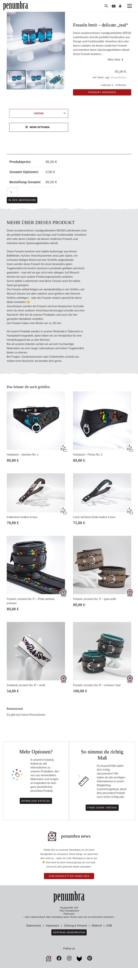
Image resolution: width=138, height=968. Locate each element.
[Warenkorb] (114, 6)
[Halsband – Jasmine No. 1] (36, 420)
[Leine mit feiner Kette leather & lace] (102, 492)
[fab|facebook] (59, 958)
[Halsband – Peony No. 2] (102, 420)
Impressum (52, 925)
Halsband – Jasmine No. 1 (22, 454)
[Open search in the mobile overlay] (106, 5)
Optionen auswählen (102, 611)
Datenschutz (33, 925)
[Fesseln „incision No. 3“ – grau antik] (102, 565)
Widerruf (97, 925)
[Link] (120, 5)
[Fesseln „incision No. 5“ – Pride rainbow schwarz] (36, 565)
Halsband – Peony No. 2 (87, 454)
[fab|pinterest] (79, 958)
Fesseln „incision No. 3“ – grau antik (94, 599)
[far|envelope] (48, 958)
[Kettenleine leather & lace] (36, 492)
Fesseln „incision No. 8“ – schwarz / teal (96, 685)
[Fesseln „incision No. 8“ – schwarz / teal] (102, 651)
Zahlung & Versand (75, 925)
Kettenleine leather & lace (22, 517)
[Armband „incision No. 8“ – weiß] (36, 651)
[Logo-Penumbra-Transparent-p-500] (15, 6)
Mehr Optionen (39, 127)
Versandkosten (118, 77)
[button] (129, 6)
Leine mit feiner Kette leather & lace (94, 517)
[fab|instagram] (69, 958)
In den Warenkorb (22, 200)
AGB (109, 925)
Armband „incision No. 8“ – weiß (26, 685)
